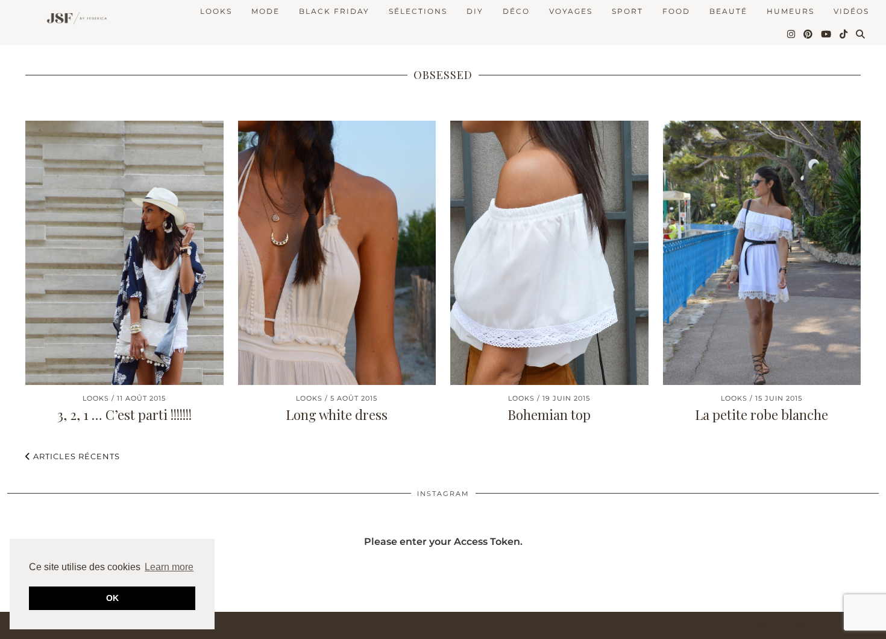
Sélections (418, 11)
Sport (627, 11)
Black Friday (334, 11)
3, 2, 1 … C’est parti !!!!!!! (124, 414)
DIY (475, 11)
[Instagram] (791, 34)
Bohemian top (549, 414)
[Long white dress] (337, 253)
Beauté (728, 11)
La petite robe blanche (761, 414)
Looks (216, 11)
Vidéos (851, 11)
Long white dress (337, 414)
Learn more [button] (169, 567)
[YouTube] (826, 34)
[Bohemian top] (549, 253)
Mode (265, 11)
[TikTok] (844, 34)
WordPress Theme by (817, 625)
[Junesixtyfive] (73, 19)
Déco (516, 11)
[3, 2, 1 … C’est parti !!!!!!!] (124, 253)
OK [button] (112, 598)
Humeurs (790, 11)
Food (676, 11)
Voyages (570, 11)
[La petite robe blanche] (762, 253)
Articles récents (75, 456)
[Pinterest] (808, 34)
